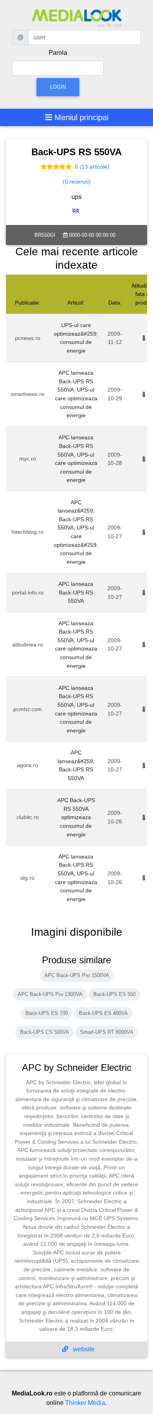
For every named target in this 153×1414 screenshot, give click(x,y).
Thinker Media (85, 1402)
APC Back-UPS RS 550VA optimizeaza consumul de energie (76, 817)
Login (58, 87)
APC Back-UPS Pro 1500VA (76, 975)
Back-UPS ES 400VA (103, 1013)
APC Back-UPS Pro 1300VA (50, 994)
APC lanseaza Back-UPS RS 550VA (75, 592)
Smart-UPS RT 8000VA (106, 1032)
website (83, 1349)
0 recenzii (77, 181)
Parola (58, 52)
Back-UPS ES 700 (47, 1013)
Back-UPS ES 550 (114, 994)
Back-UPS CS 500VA (44, 1032)
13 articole (94, 167)
